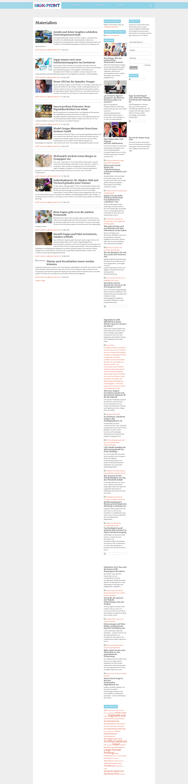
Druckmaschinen (120, 724)
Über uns (99, 5)
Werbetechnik (111, 773)
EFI (115, 731)
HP (105, 745)
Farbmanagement (109, 736)
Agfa (105, 710)
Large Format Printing (112, 751)
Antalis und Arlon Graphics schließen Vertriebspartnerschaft (75, 33)
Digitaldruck (117, 715)
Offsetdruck (108, 756)
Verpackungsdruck (114, 770)
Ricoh (124, 756)
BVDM (117, 712)
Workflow (122, 774)
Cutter (106, 716)
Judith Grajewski (40, 50)
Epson (118, 731)
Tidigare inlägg (40, 280)
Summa (119, 763)
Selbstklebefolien (119, 761)
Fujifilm (120, 739)
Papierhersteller (117, 756)
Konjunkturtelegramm (117, 747)
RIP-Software (108, 758)
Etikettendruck (110, 733)
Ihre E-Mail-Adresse (136, 42)
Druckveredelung (109, 726)
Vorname (132, 50)
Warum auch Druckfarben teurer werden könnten (70, 263)
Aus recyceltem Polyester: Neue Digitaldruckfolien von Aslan (71, 108)
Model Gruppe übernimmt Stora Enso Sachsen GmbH (75, 130)
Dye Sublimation (109, 731)
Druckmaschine (109, 724)
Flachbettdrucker (110, 739)
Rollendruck (108, 761)
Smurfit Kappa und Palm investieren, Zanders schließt (75, 235)
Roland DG (115, 758)
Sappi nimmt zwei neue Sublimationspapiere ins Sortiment (74, 61)
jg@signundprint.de (53, 50)
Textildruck (109, 765)
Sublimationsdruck (110, 763)
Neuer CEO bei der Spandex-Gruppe (74, 81)
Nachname (132, 58)
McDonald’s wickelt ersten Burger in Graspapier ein (74, 157)
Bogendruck (111, 710)
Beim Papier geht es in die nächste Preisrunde (73, 213)
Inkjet (116, 744)
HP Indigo (109, 745)
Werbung (120, 5)
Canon (124, 712)
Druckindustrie (111, 721)
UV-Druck (118, 766)
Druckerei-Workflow (118, 719)
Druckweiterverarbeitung (114, 728)
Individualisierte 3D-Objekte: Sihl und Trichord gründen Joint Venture (75, 181)
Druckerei (108, 718)
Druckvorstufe (119, 726)
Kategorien (76, 5)
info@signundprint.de (111, 27)
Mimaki (116, 753)
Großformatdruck (115, 741)
